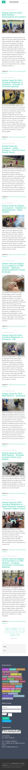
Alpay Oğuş (5, 669)
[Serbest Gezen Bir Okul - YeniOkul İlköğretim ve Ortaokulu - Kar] (13, 349)
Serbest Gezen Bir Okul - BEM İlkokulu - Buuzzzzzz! (14, 394)
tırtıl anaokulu (6, 691)
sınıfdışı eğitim (6, 688)
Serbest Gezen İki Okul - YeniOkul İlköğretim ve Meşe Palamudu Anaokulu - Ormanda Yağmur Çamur (13, 505)
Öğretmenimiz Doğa (7, 696)
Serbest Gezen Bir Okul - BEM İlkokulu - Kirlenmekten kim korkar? (14, 14)
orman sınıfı (6, 681)
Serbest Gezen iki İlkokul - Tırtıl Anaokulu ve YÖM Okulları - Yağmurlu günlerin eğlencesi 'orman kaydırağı (13, 267)
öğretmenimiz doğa (7, 698)
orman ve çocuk (14, 681)
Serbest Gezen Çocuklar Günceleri (17, 71)
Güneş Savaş (14, 674)
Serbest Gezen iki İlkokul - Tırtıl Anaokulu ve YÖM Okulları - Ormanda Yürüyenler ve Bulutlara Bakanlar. (13, 563)
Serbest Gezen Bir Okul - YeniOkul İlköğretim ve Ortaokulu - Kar (12, 337)
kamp (20, 674)
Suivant (12, 635)
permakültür (6, 684)
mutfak (4, 679)
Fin (18, 635)
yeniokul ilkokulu (13, 693)
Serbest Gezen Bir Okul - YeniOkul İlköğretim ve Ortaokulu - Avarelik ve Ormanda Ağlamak (12, 83)
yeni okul (17, 691)
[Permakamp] (14, 2)
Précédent (14, 629)
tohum (12, 688)
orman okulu (18, 679)
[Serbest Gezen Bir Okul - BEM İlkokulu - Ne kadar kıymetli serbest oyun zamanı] (13, 469)
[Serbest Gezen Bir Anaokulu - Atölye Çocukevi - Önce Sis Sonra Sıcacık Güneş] (13, 161)
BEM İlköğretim (20, 669)
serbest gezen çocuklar (8, 686)
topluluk (18, 688)
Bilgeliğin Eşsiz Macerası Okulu (10, 671)
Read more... (5, 73)
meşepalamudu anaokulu (15, 676)
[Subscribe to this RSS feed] (24, 6)
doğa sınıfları (6, 674)
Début (7, 629)
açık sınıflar (13, 669)
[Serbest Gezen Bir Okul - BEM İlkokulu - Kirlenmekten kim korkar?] (13, 26)
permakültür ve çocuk (16, 684)
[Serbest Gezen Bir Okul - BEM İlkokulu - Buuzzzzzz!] (13, 405)
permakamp (22, 681)
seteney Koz (19, 686)
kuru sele (5, 676)
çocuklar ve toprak (19, 696)
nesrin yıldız (11, 679)
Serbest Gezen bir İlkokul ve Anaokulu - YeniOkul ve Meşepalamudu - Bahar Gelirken (14, 208)
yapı (13, 691)
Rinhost (9, 767)
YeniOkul (5, 693)
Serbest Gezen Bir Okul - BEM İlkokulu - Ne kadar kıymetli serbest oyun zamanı (13, 456)
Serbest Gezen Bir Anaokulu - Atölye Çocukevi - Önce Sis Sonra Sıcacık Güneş (13, 149)
